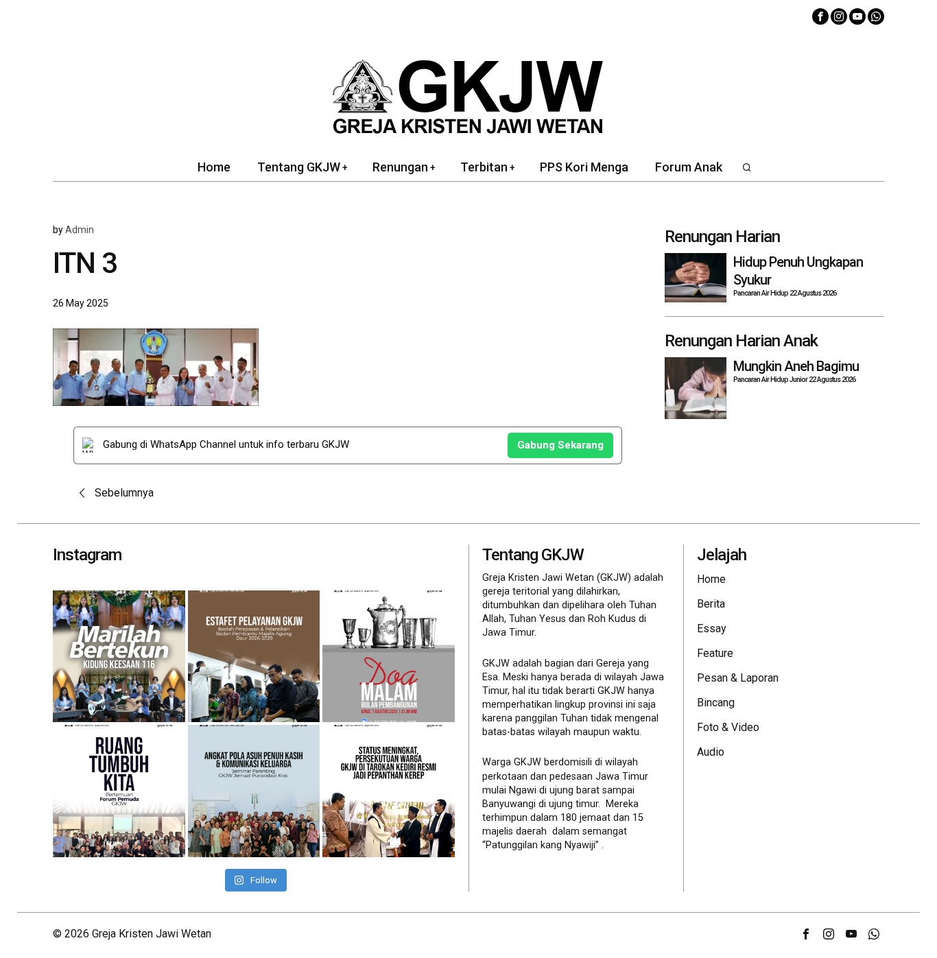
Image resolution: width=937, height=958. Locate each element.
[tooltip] (820, 16)
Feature (715, 653)
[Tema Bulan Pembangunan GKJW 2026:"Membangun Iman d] (388, 656)
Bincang (716, 702)
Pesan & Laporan (738, 677)
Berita (711, 603)
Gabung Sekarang (560, 445)
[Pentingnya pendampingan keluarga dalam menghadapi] (254, 791)
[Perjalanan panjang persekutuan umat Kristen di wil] (388, 791)
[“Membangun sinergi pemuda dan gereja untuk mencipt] (119, 791)
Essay (711, 628)
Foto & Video (728, 727)
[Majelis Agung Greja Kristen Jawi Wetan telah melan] (254, 656)
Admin (79, 229)
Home (711, 579)
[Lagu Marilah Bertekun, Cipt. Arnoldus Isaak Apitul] (119, 656)
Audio (710, 751)
